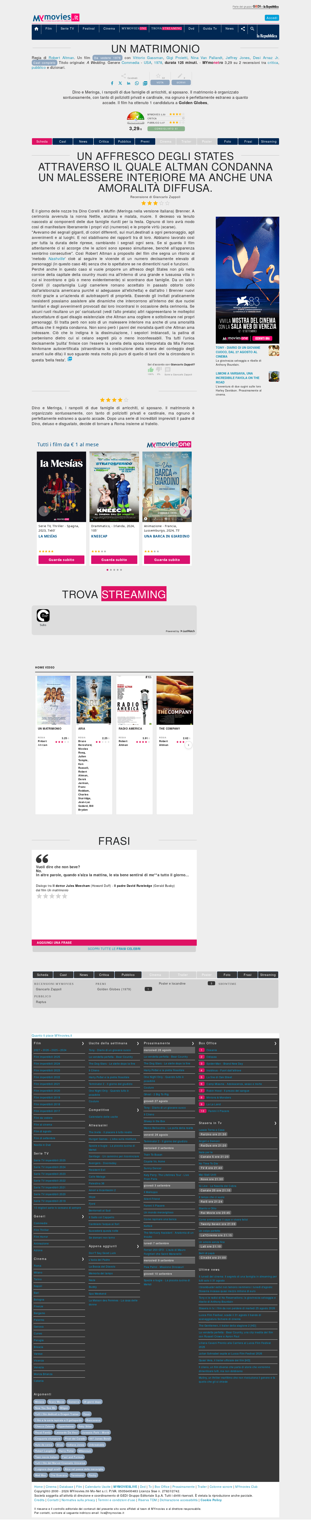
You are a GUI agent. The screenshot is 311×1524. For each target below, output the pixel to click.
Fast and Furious (72, 1457)
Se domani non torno (102, 1237)
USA (147, 62)
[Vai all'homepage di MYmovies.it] (56, 21)
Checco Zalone (44, 1426)
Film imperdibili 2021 (47, 1084)
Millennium (84, 1450)
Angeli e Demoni (209, 1141)
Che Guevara (59, 1475)
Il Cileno (94, 1070)
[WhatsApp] (136, 83)
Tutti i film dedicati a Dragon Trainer (57, 1414)
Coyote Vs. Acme (154, 1161)
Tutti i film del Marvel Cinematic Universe (60, 1463)
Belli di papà (207, 1253)
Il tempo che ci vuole (212, 1197)
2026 (46, 1050)
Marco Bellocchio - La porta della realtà (168, 1128)
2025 (54, 1050)
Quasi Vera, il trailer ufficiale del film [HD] (224, 1360)
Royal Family (43, 1432)
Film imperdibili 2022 (47, 1077)
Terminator (77, 1475)
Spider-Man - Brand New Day (224, 1063)
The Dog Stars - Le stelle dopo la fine (112, 1063)
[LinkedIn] (128, 83)
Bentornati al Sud (100, 1210)
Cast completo (44, 63)
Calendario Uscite (98, 1486)
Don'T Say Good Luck (102, 1253)
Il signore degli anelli (47, 1469)
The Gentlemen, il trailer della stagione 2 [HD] (227, 1325)
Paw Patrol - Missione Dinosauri (164, 1267)
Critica (104, 141)
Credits (39, 1500)
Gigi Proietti (177, 57)
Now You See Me (45, 1408)
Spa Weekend (97, 1293)
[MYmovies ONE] (169, 444)
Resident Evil (97, 1169)
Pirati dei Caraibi (75, 1438)
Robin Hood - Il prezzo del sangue (227, 1090)
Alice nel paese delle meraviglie (84, 1469)
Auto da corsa (43, 1444)
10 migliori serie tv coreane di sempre (57, 1207)
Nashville (56, 258)
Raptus (41, 1002)
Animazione (41, 1243)
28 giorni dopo (92, 1401)
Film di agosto (42, 1131)
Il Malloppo (151, 1192)
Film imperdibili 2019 (47, 1097)
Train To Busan (153, 1154)
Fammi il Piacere (154, 1205)
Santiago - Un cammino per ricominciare (114, 1156)
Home (38, 1486)
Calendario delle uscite (103, 1116)
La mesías (48, 536)
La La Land (213, 1104)
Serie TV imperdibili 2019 (50, 1201)
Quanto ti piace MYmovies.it (52, 1035)
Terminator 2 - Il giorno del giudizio (111, 1084)
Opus (86, 1414)
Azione (38, 1250)
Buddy (93, 1286)
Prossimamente (183, 1486)
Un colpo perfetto (209, 1230)
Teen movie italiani (46, 1457)
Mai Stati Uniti (207, 1174)
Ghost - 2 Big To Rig (156, 1094)
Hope (92, 1197)
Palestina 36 (97, 1183)
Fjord (92, 1203)
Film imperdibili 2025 (47, 1056)
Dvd (143, 1486)
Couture (94, 1101)
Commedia (130, 62)
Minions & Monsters (218, 1097)
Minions (39, 1401)
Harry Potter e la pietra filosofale (109, 1077)
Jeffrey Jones (238, 57)
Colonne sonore (221, 1486)
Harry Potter (66, 1450)
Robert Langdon (45, 1450)
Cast (62, 141)
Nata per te (206, 1152)
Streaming (269, 141)
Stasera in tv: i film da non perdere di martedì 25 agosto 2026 (237, 1308)
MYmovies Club (246, 1486)
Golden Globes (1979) (114, 989)
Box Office (162, 1486)
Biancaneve (93, 1420)
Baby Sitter (85, 1426)
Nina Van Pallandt (206, 57)
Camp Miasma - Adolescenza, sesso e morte (234, 1084)
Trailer (202, 1486)
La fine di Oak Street (219, 1077)
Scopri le (114, 949)
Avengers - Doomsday (103, 1163)
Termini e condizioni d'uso (116, 1500)
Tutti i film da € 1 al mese (68, 444)
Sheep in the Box (154, 1121)
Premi (145, 141)
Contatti (53, 1500)
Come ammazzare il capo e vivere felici (223, 1219)
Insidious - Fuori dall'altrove (223, 1070)
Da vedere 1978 (107, 58)
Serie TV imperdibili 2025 (50, 1160)
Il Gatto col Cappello (101, 1217)
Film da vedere (43, 1117)
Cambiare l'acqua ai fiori (104, 1224)
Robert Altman (61, 57)
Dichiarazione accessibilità (179, 1500)
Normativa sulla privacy (78, 1500)
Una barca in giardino (167, 536)
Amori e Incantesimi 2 (102, 1190)
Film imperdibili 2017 (47, 1111)
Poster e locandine (172, 983)
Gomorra (73, 1401)
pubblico (39, 67)
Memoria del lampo (101, 1273)
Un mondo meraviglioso (159, 1212)
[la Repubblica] (255, 9)
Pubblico (124, 141)
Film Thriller (41, 1230)
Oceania (211, 1050)
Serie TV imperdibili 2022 (50, 1180)
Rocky (92, 1475)
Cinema (51, 1486)
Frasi (248, 141)
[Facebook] (112, 83)
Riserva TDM (147, 1500)
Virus (60, 1444)
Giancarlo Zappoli (49, 989)
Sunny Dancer (153, 1168)
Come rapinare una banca (160, 1219)
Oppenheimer (66, 1426)
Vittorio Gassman (148, 57)
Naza (92, 1280)
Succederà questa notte (103, 1230)
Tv (150, 1486)
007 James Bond (99, 1438)
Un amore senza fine (212, 1242)
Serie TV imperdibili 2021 (50, 1187)
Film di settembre (44, 1138)
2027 (37, 1050)
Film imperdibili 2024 (47, 1063)
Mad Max (40, 1475)
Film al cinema (43, 1124)
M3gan (64, 1408)
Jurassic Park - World (95, 1432)
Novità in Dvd (42, 1144)
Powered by (173, 631)
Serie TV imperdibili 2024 (50, 1167)
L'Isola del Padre (99, 1259)
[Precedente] (40, 745)
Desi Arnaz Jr (265, 57)
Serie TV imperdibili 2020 (50, 1194)
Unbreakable (96, 1444)
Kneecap (99, 536)
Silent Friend (152, 1198)
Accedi (272, 18)
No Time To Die (208, 1163)
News (83, 141)
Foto (227, 141)
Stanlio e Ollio (208, 1208)
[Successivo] (188, 745)
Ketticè (148, 1226)
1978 (158, 62)
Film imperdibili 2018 (47, 1104)
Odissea (211, 1056)
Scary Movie (56, 1401)
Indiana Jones (75, 1444)
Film (79, 1486)
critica (273, 62)
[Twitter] (120, 83)
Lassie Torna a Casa (212, 1129)
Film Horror (41, 1236)
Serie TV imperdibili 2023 (50, 1173)
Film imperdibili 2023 (47, 1070)
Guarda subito (61, 559)
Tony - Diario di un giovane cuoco (110, 1050)
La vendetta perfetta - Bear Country (111, 1056)
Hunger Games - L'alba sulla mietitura (112, 1139)
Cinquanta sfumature (48, 1438)
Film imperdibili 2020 (47, 1090)
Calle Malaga (97, 1176)
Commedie (40, 1223)
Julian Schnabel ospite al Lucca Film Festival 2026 (230, 1353)
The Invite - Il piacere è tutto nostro (110, 1132)
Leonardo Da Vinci (66, 1432)
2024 (63, 1050)
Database (66, 1486)
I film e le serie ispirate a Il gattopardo (58, 1420)
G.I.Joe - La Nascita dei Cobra (218, 1186)
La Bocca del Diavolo (102, 1266)
